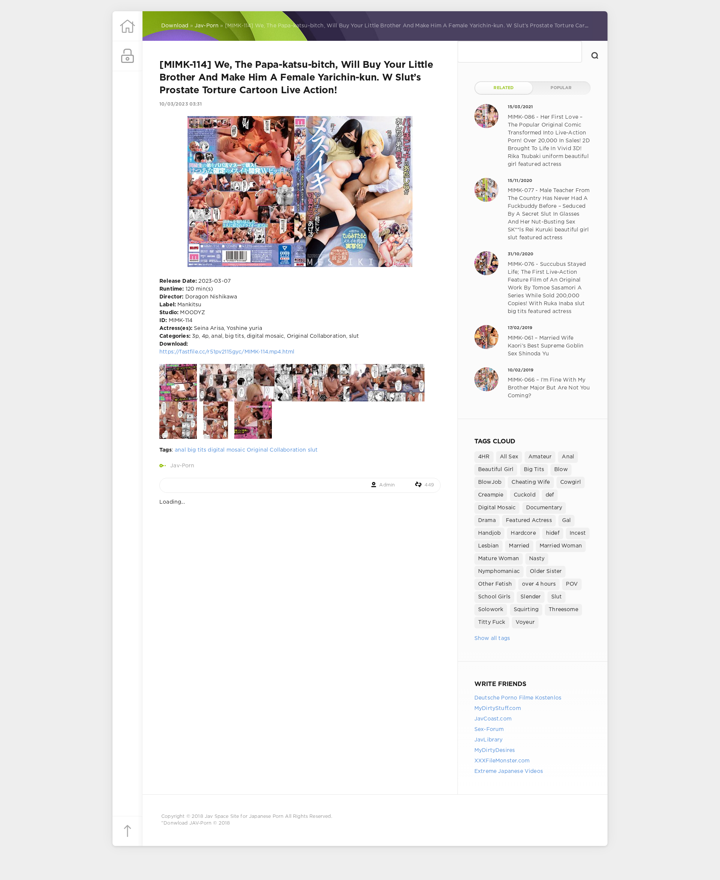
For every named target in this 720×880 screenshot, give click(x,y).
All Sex (509, 457)
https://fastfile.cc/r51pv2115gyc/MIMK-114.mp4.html (226, 352)
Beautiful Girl (495, 469)
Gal (566, 520)
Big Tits (534, 469)
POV (572, 584)
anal (180, 450)
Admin (387, 485)
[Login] (127, 56)
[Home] (127, 26)
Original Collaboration (276, 450)
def (550, 495)
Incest (578, 533)
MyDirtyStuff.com (497, 708)
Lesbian (488, 546)
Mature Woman (498, 558)
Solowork (490, 609)
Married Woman (561, 546)
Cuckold (525, 495)
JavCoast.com (493, 719)
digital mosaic (226, 450)
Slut (556, 597)
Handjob (489, 533)
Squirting (526, 609)
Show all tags (492, 638)
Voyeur (525, 622)
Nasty (536, 558)
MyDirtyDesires (494, 750)
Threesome (563, 609)
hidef (553, 533)
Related (504, 88)
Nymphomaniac (499, 571)
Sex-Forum (489, 729)
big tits (197, 450)
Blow (561, 469)
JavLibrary (488, 740)
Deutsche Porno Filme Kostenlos (517, 698)
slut (313, 450)
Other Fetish (495, 584)
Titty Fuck (492, 622)
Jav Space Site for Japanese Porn (244, 816)
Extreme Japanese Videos (508, 771)
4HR (484, 457)
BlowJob (489, 482)
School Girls (494, 597)
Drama (487, 520)
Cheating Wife (531, 482)
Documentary (544, 508)
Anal (568, 457)
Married (519, 546)
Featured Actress (529, 520)
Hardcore (523, 533)
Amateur (540, 457)
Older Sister (546, 571)
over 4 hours (539, 584)
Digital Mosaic (497, 508)
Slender (530, 597)
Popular (561, 88)
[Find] (594, 55)
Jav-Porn (182, 466)
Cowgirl (570, 482)
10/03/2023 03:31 (180, 104)
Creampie (490, 495)
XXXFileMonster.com (502, 761)
